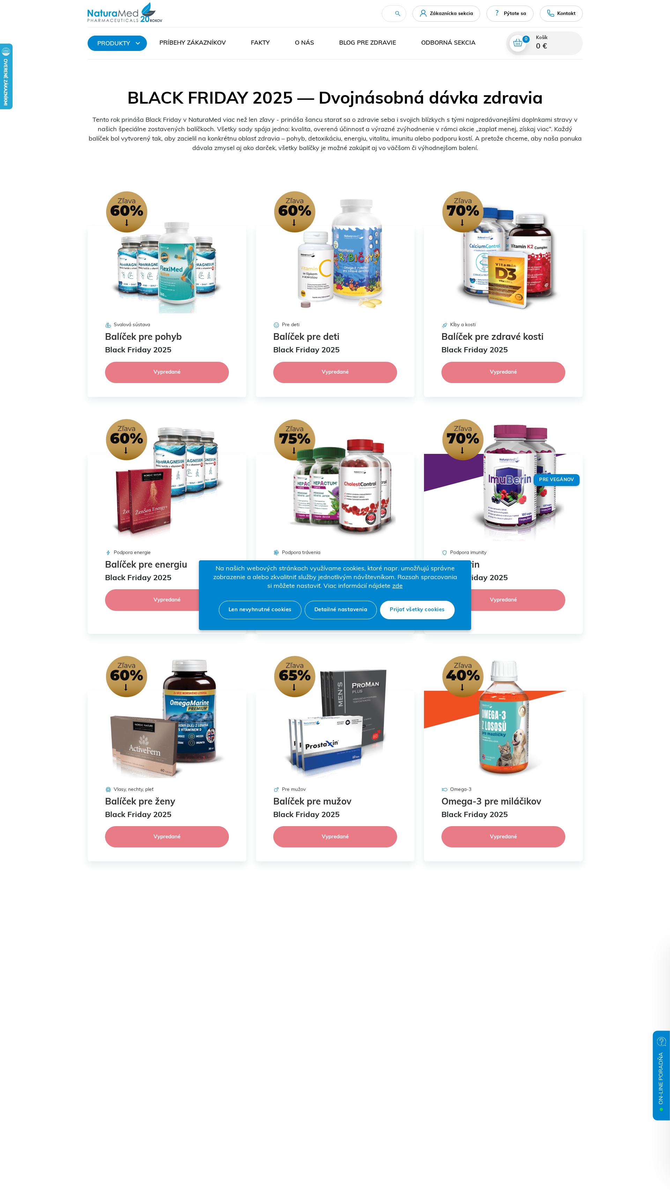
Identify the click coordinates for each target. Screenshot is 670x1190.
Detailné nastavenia (340, 610)
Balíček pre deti (306, 337)
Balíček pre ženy (140, 802)
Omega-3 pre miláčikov (491, 802)
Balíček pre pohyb (143, 337)
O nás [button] (304, 43)
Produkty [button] (113, 44)
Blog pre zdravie (367, 43)
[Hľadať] (397, 13)
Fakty (260, 43)
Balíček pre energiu (146, 565)
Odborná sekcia (448, 43)
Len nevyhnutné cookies (260, 610)
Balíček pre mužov (312, 802)
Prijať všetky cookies (417, 610)
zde (397, 586)
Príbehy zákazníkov (192, 43)
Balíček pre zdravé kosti (492, 337)
